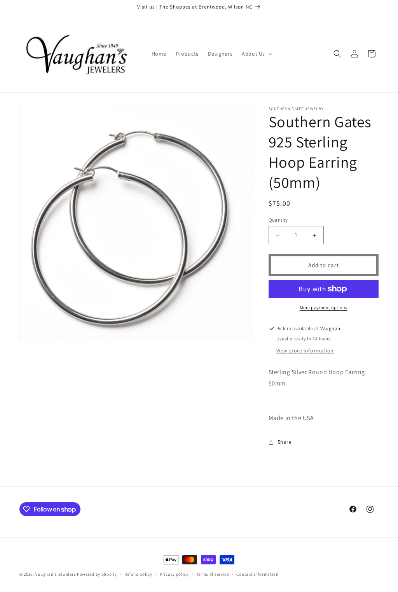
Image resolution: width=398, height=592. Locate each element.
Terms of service (212, 574)
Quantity (278, 220)
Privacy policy (174, 574)
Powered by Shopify (97, 574)
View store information (305, 350)
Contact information (257, 574)
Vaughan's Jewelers (55, 574)
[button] (256, 54)
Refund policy (138, 574)
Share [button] (285, 441)
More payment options (323, 307)
